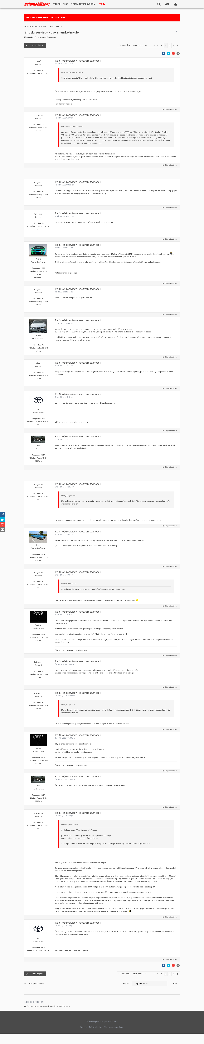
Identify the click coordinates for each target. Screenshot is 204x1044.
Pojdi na (126, 983)
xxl (38, 410)
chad (38, 363)
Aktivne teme (58, 17)
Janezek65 (38, 116)
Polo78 (38, 259)
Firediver (38, 625)
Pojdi (175, 983)
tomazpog (38, 214)
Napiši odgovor (37, 45)
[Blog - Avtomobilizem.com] (37, 4)
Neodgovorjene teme (37, 17)
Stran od (137, 45)
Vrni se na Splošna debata (34, 983)
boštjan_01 (38, 183)
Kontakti (114, 1021)
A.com (43, 27)
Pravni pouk (103, 1021)
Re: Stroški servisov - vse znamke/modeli (78, 60)
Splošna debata (56, 27)
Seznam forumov (30, 27)
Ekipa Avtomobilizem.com (45, 37)
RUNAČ (38, 61)
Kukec (38, 336)
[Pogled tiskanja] (176, 31)
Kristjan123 (38, 485)
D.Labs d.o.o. (98, 1027)
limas (38, 545)
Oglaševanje (91, 1021)
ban (38, 446)
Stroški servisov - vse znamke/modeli (52, 32)
